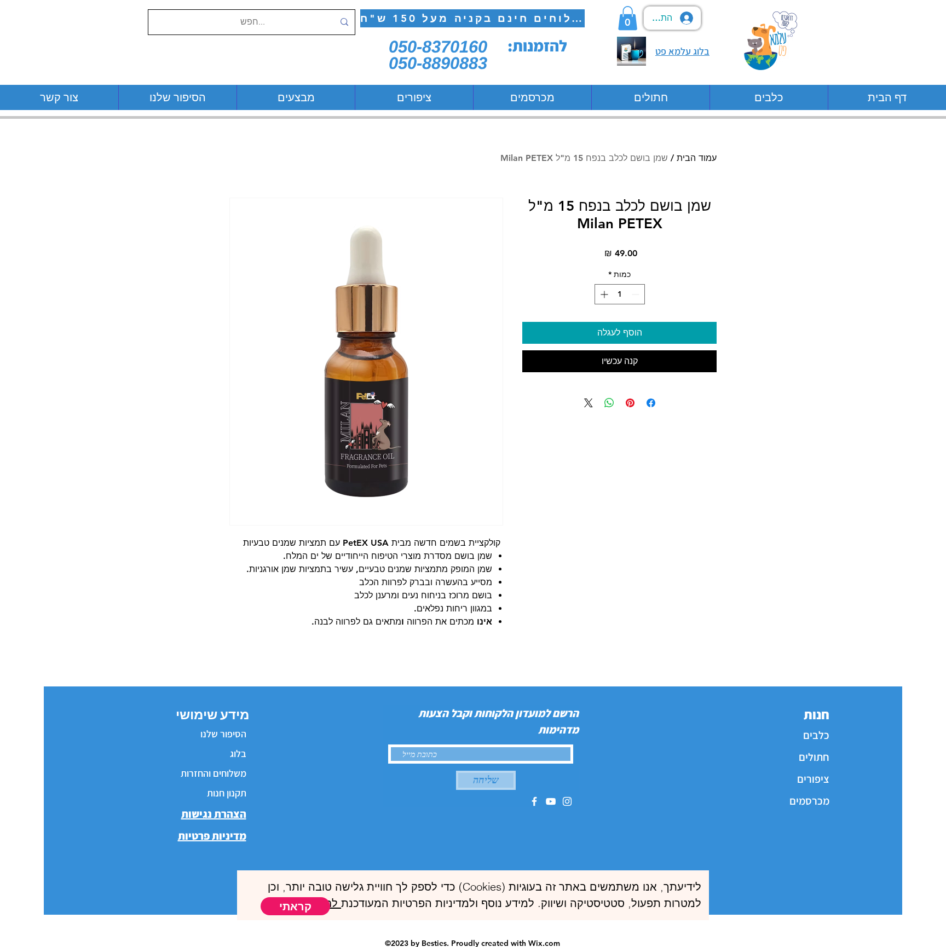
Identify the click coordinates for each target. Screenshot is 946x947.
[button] (295, 906)
